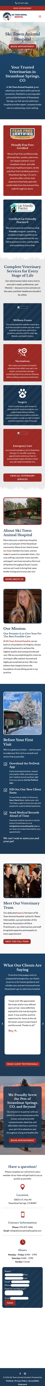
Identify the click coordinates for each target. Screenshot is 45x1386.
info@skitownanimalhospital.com (25, 1230)
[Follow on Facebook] (20, 1374)
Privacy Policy (21, 1381)
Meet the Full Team (17, 941)
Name (8, 1271)
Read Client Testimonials (22, 1064)
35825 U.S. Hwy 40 (22, 1199)
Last (25, 1278)
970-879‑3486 (22, 3)
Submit (10, 1303)
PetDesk (9, 1381)
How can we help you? (15, 1288)
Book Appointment (23, 8)
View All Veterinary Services (22, 477)
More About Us (14, 579)
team (19, 912)
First (25, 1274)
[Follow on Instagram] (25, 1374)
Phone (8, 1285)
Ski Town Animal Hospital (21, 87)
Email (8, 1281)
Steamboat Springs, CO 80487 (23, 1203)
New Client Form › (17, 800)
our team (7, 550)
